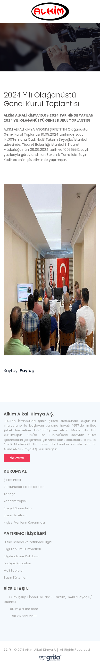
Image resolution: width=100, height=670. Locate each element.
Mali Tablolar (14, 570)
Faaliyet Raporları (17, 563)
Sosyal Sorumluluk (18, 508)
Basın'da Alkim (15, 515)
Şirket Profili (13, 479)
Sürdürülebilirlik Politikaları (24, 486)
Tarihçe (10, 494)
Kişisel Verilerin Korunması (24, 522)
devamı (17, 458)
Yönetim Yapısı (15, 501)
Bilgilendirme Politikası (21, 556)
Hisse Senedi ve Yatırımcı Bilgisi (28, 542)
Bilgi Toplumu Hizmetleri (22, 549)
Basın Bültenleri (15, 577)
